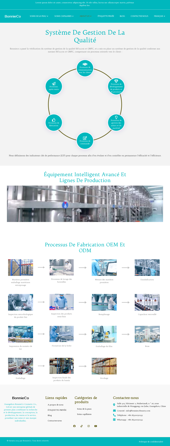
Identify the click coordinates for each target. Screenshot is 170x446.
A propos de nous (55, 405)
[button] (9, 204)
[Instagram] (88, 426)
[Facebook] (74, 426)
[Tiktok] (81, 426)
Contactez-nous (139, 16)
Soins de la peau (38, 16)
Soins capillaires (63, 16)
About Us (85, 16)
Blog (122, 16)
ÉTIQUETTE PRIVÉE (106, 16)
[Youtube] (95, 426)
